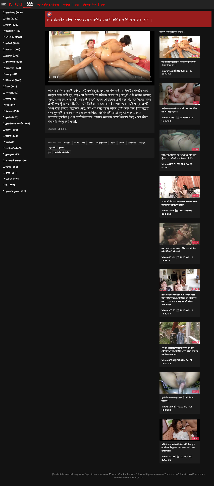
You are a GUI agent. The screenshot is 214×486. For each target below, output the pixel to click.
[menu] (3, 5)
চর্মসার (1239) (12, 18)
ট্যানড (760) (11, 86)
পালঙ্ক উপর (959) (14, 61)
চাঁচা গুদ (76, 142)
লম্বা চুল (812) (12, 74)
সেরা (77, 4)
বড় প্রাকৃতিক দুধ (101, 142)
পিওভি (91, 142)
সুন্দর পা (61, 147)
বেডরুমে (121, 142)
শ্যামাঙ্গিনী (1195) (13, 31)
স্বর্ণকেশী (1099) (13, 43)
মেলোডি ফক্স (132, 142)
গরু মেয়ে (67, 142)
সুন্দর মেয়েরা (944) (13, 68)
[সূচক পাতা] (21, 4)
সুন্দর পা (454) (12, 135)
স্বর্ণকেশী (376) (12, 179)
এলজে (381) (11, 172)
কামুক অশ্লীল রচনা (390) (16, 160)
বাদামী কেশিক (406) (14, 148)
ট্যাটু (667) (11, 105)
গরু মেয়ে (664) (12, 111)
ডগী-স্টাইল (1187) (14, 37)
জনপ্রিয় (67, 4)
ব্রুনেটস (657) (12, 117)
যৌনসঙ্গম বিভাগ (90, 4)
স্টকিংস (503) (12, 129)
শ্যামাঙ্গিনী (52, 147)
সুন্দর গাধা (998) (12, 55)
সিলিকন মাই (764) (13, 80)
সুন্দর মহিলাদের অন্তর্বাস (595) (18, 123)
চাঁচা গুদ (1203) (12, 24)
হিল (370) (10, 185)
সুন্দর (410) (10, 142)
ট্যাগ (103, 4)
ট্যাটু (83, 142)
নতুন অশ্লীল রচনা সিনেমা (48, 4)
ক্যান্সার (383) (12, 166)
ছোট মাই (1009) (13, 49)
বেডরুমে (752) (12, 92)
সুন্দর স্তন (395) (13, 154)
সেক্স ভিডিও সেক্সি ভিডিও (61, 152)
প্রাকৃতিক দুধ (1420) (15, 12)
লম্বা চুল (142, 142)
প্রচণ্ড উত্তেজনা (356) (16, 191)
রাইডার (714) (12, 98)
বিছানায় (113, 142)
